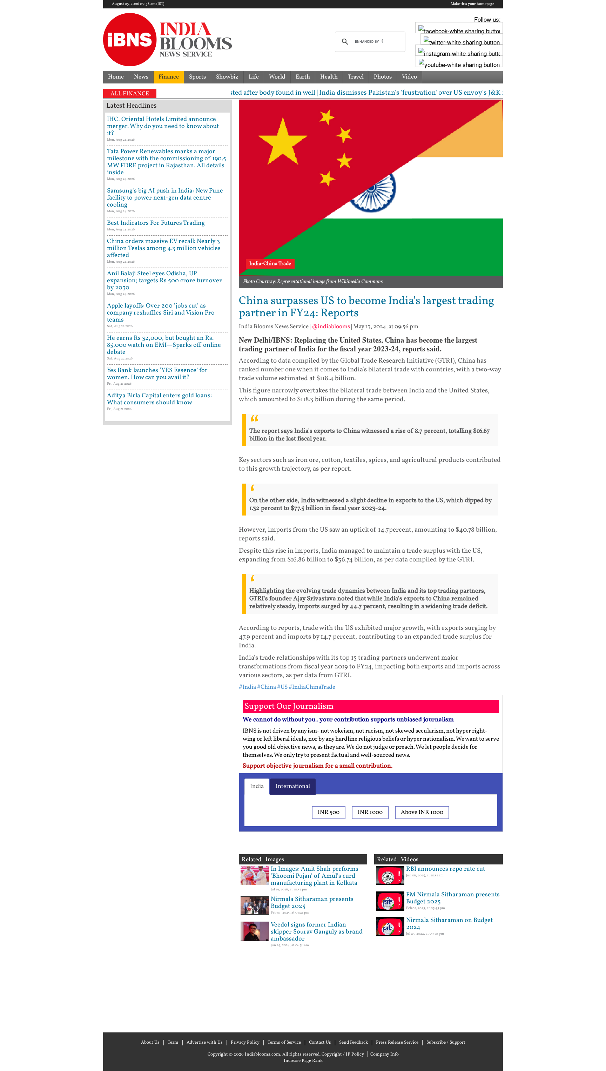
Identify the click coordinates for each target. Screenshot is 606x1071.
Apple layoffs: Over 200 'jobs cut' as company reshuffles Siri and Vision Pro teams (161, 313)
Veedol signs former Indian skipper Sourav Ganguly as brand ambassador (317, 932)
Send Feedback (353, 1042)
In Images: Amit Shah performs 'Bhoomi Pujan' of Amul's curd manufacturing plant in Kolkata (314, 876)
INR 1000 (370, 812)
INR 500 (328, 812)
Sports (197, 77)
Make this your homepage (472, 4)
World (277, 77)
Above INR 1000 (422, 812)
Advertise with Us (205, 1042)
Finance (169, 77)
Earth (303, 77)
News (141, 77)
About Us (150, 1042)
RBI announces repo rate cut (445, 869)
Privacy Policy (245, 1042)
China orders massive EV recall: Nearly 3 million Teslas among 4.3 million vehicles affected (164, 248)
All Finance (129, 94)
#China (266, 687)
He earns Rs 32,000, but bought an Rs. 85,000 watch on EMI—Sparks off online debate (164, 345)
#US (282, 687)
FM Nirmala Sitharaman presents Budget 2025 (453, 898)
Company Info (384, 1054)
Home (116, 77)
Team (173, 1042)
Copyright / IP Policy (343, 1054)
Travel (356, 77)
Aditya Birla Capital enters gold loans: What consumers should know (159, 399)
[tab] (256, 787)
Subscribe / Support (445, 1042)
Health (329, 77)
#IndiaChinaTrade (312, 687)
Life (254, 77)
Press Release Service (397, 1042)
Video (409, 77)
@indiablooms (331, 327)
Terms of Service (284, 1042)
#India (247, 687)
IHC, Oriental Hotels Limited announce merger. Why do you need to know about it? (163, 126)
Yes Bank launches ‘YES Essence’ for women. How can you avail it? (157, 374)
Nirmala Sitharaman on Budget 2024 (449, 924)
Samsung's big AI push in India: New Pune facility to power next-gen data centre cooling (165, 198)
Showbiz (227, 77)
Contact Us (320, 1042)
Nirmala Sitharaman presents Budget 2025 (312, 903)
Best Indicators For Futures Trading (156, 223)
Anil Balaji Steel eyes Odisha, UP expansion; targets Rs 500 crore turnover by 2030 (164, 280)
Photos (383, 77)
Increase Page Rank (303, 1061)
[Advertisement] (167, 728)
